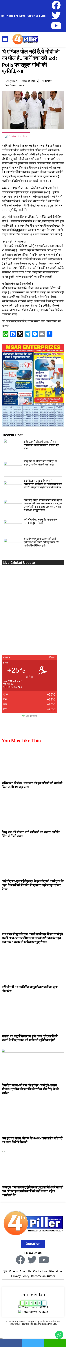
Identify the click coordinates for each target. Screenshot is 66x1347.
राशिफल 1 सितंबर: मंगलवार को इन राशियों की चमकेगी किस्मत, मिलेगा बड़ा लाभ (41, 445)
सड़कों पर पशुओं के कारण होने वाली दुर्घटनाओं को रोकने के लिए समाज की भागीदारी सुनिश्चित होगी (41, 542)
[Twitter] (56, 15)
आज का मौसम (31, 716)
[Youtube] (56, 25)
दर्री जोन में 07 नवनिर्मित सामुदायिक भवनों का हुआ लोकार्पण (40, 521)
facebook (11, 1343)
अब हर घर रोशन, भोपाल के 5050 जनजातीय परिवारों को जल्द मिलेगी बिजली (32, 1140)
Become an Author (43, 1276)
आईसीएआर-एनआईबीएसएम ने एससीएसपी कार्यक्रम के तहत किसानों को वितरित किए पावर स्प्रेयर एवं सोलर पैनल (43, 484)
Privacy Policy (20, 1276)
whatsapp (55, 1343)
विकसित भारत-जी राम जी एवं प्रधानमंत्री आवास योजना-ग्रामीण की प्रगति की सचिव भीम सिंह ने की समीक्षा (30, 1089)
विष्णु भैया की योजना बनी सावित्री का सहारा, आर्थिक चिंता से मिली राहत (40, 463)
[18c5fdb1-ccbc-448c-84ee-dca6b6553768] (33, 425)
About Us (20, 16)
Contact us (32, 16)
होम (2, 16)
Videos (9, 16)
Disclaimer (46, 16)
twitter (33, 1343)
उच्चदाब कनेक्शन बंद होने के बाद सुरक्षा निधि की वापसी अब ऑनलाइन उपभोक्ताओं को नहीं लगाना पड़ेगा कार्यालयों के (32, 1191)
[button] (5, 39)
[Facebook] (56, 5)
